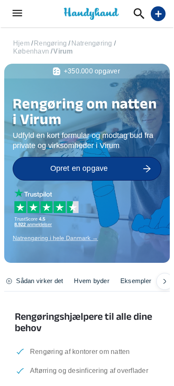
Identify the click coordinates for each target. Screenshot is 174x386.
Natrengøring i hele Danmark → (55, 238)
